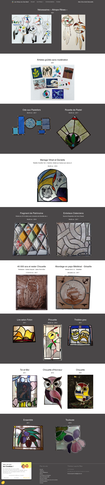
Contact (58, 2)
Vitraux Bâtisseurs (44, 472)
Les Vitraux (40, 2)
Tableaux (42, 471)
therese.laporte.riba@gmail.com (75, 473)
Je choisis (16, 477)
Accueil (33, 2)
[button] (3, 482)
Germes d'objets (43, 478)
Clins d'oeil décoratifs (44, 477)
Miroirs (41, 474)
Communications (50, 2)
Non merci (6, 477)
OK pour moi (26, 477)
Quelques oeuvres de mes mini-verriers (49, 480)
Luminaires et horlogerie (45, 475)
